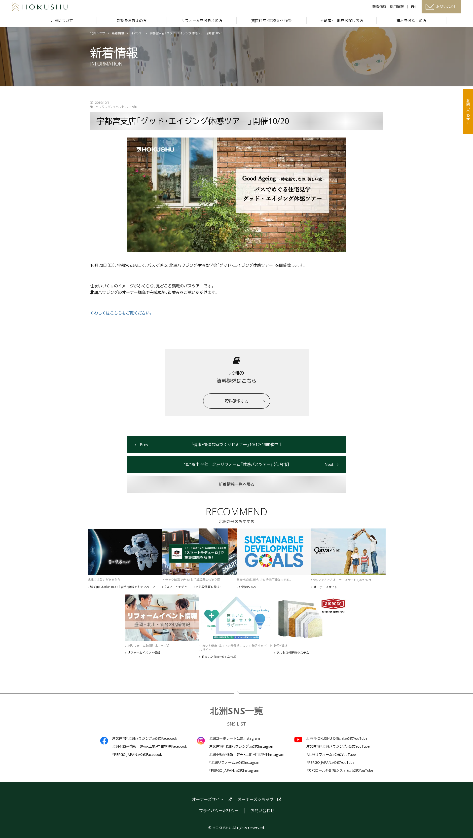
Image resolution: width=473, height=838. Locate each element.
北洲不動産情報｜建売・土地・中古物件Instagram (246, 754)
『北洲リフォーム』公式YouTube (331, 754)
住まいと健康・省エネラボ (219, 657)
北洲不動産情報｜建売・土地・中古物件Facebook (149, 746)
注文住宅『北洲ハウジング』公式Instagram (241, 746)
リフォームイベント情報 (143, 653)
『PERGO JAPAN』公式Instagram (234, 770)
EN (413, 6)
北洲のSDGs (247, 587)
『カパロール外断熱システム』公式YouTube (339, 770)
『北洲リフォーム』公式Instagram (234, 762)
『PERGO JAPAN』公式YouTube (330, 762)
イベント (137, 33)
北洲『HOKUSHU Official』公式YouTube (336, 738)
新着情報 (379, 6)
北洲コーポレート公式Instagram (234, 738)
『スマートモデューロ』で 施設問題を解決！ (193, 587)
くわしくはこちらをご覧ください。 (121, 313)
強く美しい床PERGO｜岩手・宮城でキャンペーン (122, 587)
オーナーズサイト (325, 587)
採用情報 (397, 6)
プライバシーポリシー (219, 810)
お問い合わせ (468, 110)
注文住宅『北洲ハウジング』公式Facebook (144, 738)
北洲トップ (97, 33)
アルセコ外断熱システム (292, 653)
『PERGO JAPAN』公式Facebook (137, 754)
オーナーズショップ (255, 799)
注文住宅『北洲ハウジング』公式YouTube (338, 746)
